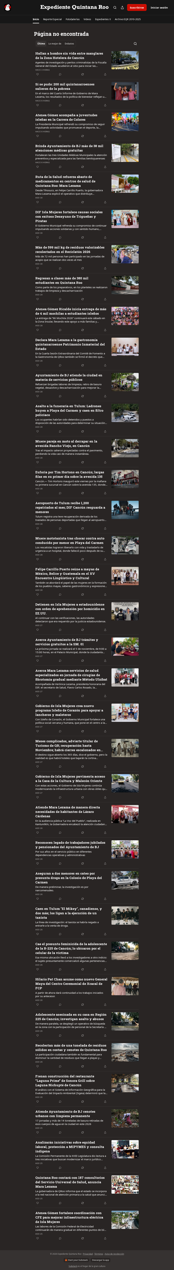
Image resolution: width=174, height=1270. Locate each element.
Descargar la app (100, 1260)
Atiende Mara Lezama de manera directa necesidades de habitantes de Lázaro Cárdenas (67, 811)
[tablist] (55, 43)
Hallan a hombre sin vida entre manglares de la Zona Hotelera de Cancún (69, 55)
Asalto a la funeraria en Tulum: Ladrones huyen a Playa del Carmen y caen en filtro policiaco (69, 410)
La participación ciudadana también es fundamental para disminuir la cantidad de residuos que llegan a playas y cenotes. (68, 1056)
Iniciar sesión (159, 7)
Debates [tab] (69, 43)
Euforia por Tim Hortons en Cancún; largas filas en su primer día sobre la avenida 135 (69, 474)
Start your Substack (78, 1260)
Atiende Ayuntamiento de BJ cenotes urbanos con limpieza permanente (65, 1113)
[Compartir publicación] (122, 7)
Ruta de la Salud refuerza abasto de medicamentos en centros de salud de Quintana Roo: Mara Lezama (65, 181)
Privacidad (88, 1253)
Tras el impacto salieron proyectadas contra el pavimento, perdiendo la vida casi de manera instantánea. (69, 452)
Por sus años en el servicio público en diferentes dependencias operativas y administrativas (63, 853)
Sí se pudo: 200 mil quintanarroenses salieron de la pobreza (64, 86)
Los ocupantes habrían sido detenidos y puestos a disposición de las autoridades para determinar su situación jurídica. (70, 421)
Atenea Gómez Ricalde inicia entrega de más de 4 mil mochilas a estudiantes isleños (70, 311)
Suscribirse (137, 7)
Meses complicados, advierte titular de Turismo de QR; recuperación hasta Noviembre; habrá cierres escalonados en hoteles (68, 745)
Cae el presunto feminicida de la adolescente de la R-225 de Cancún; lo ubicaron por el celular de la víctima (71, 948)
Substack (73, 1266)
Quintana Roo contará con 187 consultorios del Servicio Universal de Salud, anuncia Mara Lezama (70, 1182)
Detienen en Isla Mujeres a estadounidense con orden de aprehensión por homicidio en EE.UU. (70, 608)
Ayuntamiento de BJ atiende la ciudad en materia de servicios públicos (68, 377)
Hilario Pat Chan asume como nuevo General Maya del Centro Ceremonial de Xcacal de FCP (71, 983)
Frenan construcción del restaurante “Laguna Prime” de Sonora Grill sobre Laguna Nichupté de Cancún (65, 1080)
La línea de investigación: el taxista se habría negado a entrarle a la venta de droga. (67, 923)
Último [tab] (41, 43)
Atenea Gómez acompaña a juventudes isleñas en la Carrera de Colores (66, 117)
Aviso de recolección (114, 1253)
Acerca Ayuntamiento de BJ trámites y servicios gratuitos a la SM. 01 (66, 641)
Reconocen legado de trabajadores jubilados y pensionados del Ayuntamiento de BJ (70, 844)
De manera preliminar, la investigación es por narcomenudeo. (61, 888)
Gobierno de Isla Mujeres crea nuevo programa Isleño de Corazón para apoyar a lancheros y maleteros (69, 710)
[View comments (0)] (60, 74)
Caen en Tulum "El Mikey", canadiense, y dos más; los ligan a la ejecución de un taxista (68, 913)
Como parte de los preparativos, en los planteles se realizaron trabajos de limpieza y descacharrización (71, 288)
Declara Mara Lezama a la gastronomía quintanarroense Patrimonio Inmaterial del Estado (70, 344)
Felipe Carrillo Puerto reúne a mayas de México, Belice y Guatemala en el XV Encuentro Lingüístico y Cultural (67, 573)
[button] (36, 19)
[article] (87, 64)
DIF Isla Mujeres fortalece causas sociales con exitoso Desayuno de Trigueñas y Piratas (69, 216)
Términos (98, 1253)
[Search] (114, 7)
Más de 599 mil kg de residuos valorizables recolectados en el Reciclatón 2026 (70, 249)
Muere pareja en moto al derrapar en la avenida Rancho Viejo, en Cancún (66, 443)
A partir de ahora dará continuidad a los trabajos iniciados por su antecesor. (69, 994)
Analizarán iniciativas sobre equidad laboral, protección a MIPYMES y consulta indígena (69, 1146)
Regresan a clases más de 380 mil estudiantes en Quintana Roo (61, 280)
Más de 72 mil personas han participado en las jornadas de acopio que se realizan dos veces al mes (69, 258)
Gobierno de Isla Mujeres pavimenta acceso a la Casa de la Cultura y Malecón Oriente (70, 778)
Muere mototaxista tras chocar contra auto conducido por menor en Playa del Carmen (69, 540)
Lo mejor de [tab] (54, 43)
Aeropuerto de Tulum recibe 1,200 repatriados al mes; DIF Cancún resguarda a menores (70, 507)
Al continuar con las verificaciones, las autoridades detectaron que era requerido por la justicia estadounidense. (70, 619)
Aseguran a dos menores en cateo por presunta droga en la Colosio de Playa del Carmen (68, 877)
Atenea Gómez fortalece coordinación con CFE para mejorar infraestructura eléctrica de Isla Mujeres (69, 1217)
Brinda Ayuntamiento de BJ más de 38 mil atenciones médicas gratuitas (69, 148)
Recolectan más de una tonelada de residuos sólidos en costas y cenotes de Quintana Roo (71, 1047)
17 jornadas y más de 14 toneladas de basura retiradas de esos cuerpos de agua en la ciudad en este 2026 (69, 1122)
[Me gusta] (37, 74)
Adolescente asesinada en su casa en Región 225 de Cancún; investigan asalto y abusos (71, 1016)
